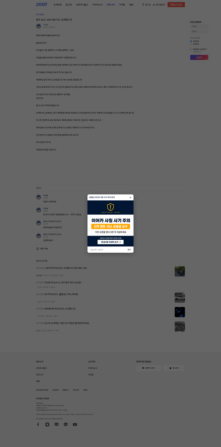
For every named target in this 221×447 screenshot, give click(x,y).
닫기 (129, 250)
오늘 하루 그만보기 (96, 250)
